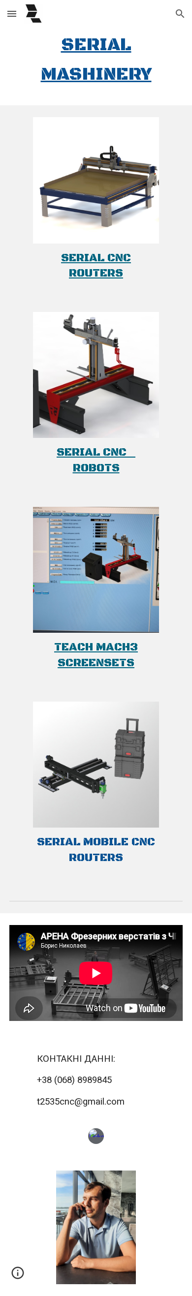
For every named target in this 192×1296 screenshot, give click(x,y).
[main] (96, 60)
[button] (12, 13)
